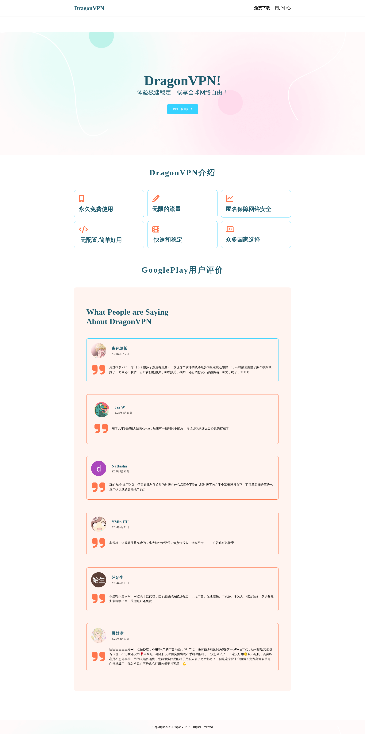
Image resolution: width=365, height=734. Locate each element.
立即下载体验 (181, 109)
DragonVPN (89, 8)
